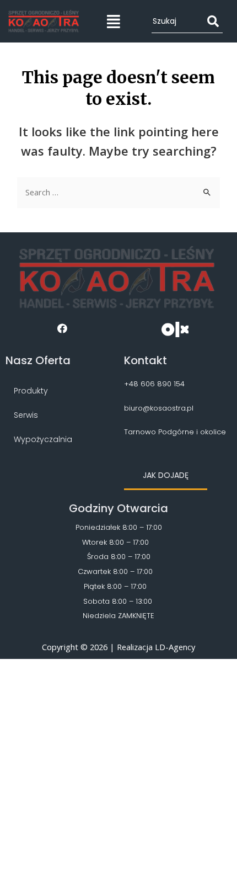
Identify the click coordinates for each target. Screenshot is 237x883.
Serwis (26, 415)
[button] (165, 476)
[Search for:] (118, 192)
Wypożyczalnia (43, 439)
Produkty (31, 390)
